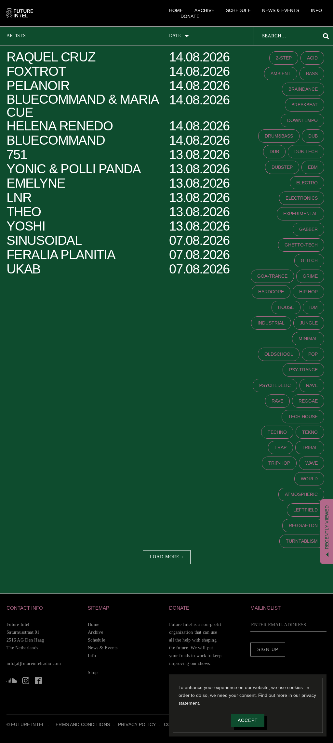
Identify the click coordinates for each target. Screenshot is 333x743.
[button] (45, 608)
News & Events (281, 10)
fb (38, 680)
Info (316, 10)
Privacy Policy (137, 724)
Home (176, 10)
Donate (189, 16)
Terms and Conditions (81, 724)
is (25, 680)
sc (12, 680)
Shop (93, 672)
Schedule (238, 10)
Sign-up (267, 649)
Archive (204, 10)
